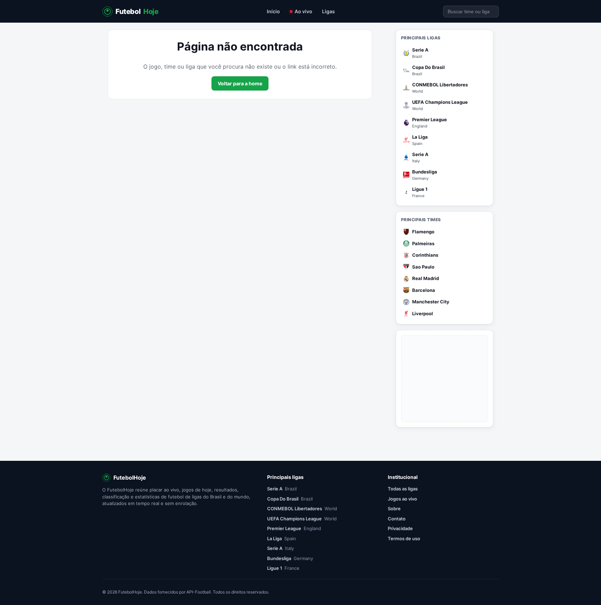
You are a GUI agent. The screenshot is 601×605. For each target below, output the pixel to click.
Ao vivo (303, 11)
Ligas (328, 11)
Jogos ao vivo (402, 499)
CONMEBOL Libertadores (302, 508)
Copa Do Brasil (290, 499)
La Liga (281, 538)
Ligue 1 (283, 568)
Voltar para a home (240, 83)
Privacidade (400, 528)
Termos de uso (404, 538)
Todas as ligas (403, 488)
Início (273, 11)
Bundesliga (290, 558)
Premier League (294, 528)
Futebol (137, 11)
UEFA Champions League (302, 518)
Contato (397, 518)
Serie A (282, 488)
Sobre (394, 508)
